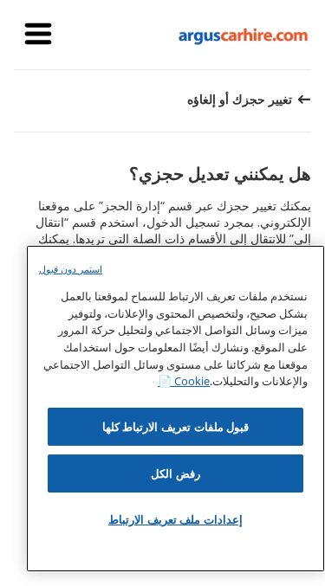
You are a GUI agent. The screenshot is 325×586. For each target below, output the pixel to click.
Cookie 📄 (184, 381)
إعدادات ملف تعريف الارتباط (175, 519)
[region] (175, 408)
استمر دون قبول (70, 268)
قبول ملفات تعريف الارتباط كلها (176, 427)
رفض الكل (175, 473)
